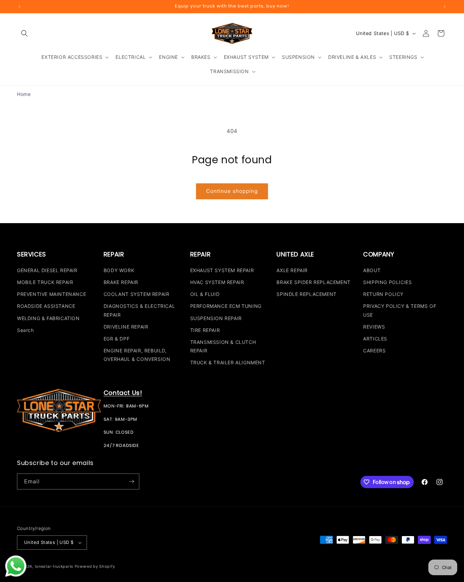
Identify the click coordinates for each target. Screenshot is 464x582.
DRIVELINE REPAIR (126, 326)
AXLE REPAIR (292, 270)
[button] (24, 33)
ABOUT (371, 270)
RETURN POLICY (383, 294)
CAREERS (374, 350)
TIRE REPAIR (205, 330)
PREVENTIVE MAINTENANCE (51, 294)
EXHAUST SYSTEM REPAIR (222, 270)
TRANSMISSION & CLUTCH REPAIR (223, 346)
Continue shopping (232, 191)
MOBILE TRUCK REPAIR (45, 282)
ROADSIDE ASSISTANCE (46, 306)
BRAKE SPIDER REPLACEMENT (313, 282)
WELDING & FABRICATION (48, 318)
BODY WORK (119, 270)
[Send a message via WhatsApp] (15, 566)
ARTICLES (375, 338)
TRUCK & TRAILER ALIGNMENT (227, 362)
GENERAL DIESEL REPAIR (47, 270)
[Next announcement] (444, 6)
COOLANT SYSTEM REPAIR (136, 294)
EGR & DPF (116, 338)
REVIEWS (374, 326)
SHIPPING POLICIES (387, 282)
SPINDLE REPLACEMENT (306, 294)
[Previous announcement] (19, 6)
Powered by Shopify (95, 566)
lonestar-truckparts (54, 566)
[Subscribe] (131, 481)
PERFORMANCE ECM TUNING (226, 306)
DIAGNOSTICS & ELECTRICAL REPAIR (139, 310)
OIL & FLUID (205, 294)
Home (24, 94)
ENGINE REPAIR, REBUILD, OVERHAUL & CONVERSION (137, 354)
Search (25, 330)
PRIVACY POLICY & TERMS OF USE (399, 310)
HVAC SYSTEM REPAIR (217, 282)
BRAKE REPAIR (121, 282)
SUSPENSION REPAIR (216, 318)
